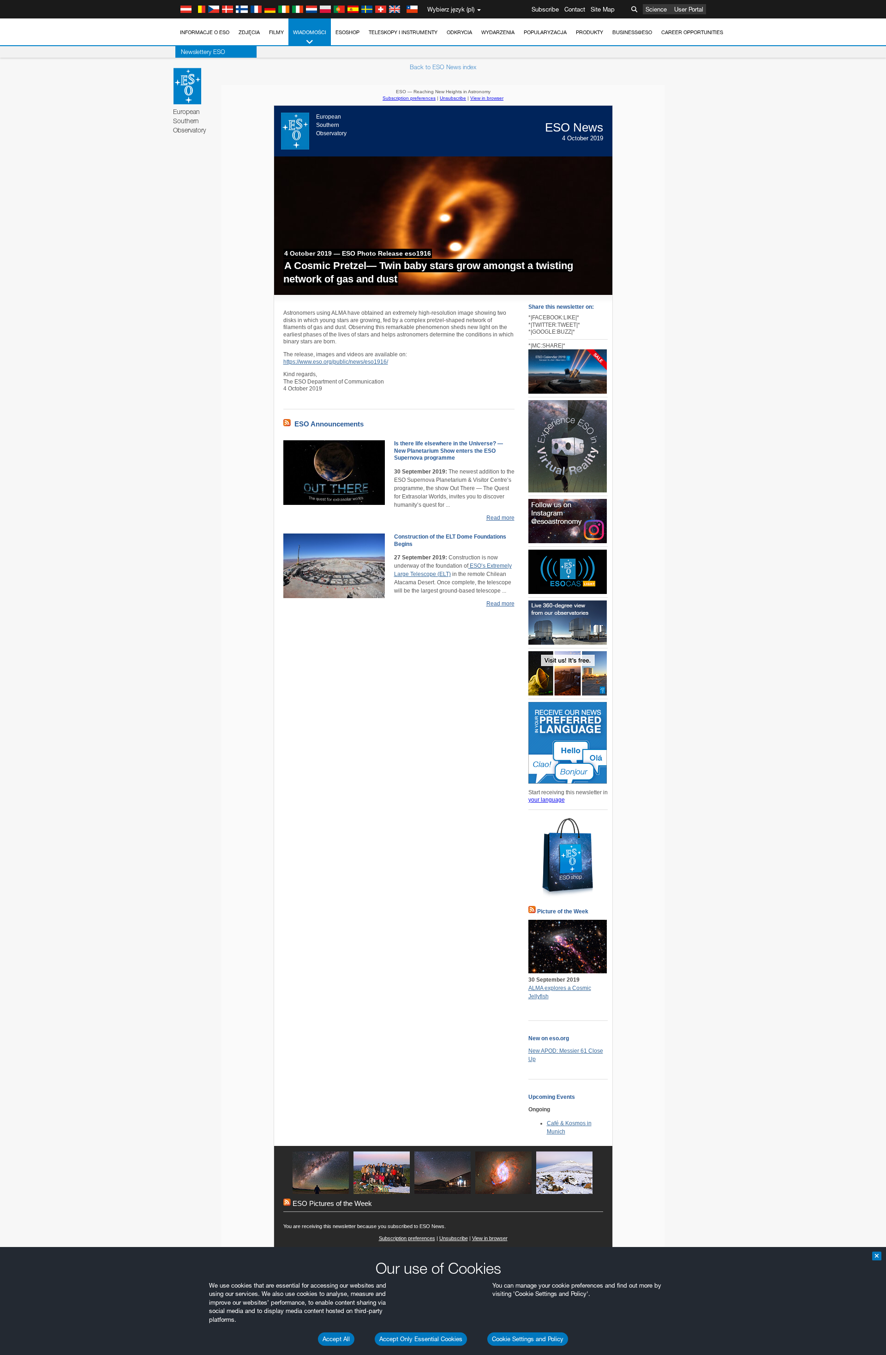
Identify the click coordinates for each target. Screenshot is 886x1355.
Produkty (589, 32)
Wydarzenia (498, 32)
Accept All (336, 1339)
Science (656, 9)
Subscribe (545, 9)
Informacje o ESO (204, 32)
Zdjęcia (249, 32)
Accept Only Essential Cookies (420, 1339)
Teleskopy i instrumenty (403, 32)
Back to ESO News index (443, 67)
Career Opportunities (692, 32)
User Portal (688, 9)
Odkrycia (459, 32)
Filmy (276, 32)
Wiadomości (309, 32)
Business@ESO (632, 32)
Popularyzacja (545, 32)
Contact (574, 9)
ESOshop (347, 32)
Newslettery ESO (203, 51)
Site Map (603, 9)
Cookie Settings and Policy (527, 1339)
